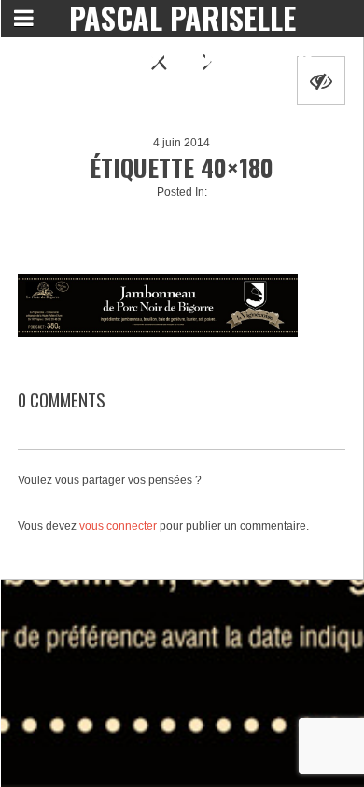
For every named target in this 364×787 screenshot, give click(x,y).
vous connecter (118, 525)
